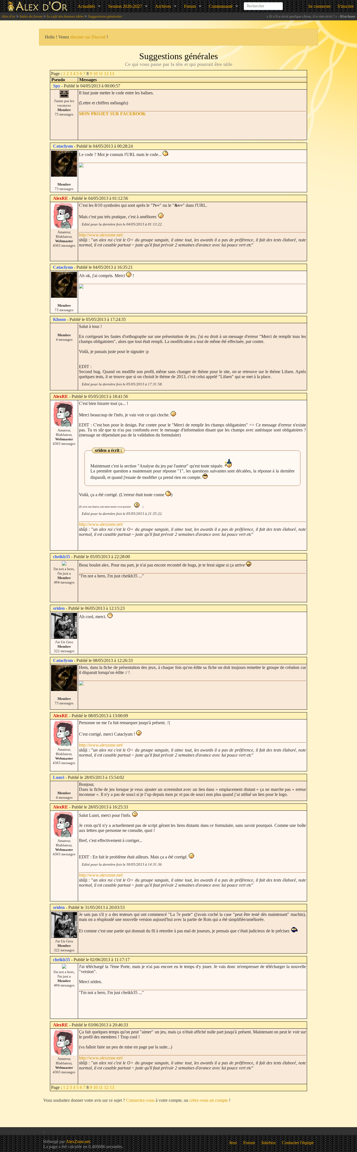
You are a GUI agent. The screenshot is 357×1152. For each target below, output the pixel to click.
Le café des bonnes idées (65, 16)
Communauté (221, 6)
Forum (190, 6)
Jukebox (268, 1142)
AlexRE (60, 198)
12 (106, 73)
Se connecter (319, 6)
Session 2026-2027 (125, 6)
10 (95, 73)
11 (101, 73)
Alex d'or (8, 16)
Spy (56, 85)
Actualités (86, 6)
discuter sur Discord (87, 37)
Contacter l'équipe (298, 1142)
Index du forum (31, 16)
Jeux (233, 1142)
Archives (163, 6)
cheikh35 (61, 556)
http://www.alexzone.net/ (101, 234)
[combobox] (263, 4)
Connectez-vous (140, 1100)
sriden (59, 608)
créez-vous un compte (208, 1100)
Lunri (58, 777)
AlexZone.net (78, 1141)
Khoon (59, 319)
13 (112, 73)
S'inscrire (345, 6)
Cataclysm (63, 146)
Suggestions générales (105, 16)
